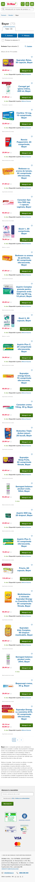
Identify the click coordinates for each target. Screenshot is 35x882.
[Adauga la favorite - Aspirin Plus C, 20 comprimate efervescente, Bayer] (32, 341)
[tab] (9, 29)
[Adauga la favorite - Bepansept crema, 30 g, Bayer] (32, 680)
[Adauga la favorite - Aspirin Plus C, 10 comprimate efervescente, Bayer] (32, 536)
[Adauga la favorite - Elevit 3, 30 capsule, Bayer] (32, 315)
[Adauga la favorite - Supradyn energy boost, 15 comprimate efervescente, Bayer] (32, 370)
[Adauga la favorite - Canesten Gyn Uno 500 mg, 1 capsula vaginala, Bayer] (32, 197)
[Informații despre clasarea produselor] (18, 46)
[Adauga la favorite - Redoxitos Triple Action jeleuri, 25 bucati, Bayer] (32, 428)
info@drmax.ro (9, 873)
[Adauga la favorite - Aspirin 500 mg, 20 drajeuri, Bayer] (32, 510)
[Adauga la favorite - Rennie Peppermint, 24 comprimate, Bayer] (32, 136)
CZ (15, 876)
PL (20, 876)
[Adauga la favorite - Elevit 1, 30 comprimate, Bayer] (32, 226)
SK (18, 876)
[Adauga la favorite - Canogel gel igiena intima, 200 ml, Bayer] (32, 83)
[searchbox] (17, 9)
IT (22, 876)
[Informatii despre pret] (10, 70)
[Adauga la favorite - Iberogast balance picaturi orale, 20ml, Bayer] (32, 654)
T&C (13, 798)
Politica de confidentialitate (22, 798)
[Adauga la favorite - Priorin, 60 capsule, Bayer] (32, 565)
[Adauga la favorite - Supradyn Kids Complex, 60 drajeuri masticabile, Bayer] (32, 625)
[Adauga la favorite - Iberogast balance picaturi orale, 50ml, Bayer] (32, 483)
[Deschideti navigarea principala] (3, 4)
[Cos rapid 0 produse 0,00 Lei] (32, 4)
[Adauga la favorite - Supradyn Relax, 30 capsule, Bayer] (32, 57)
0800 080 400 (23, 873)
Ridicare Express (26, 74)
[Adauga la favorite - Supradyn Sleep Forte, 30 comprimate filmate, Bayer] (32, 454)
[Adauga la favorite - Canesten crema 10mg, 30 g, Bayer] (32, 401)
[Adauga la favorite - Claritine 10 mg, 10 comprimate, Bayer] (32, 110)
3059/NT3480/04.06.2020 (9, 869)
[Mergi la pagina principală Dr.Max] (12, 4)
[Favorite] (23, 4)
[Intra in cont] (27, 4)
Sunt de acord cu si (16, 798)
